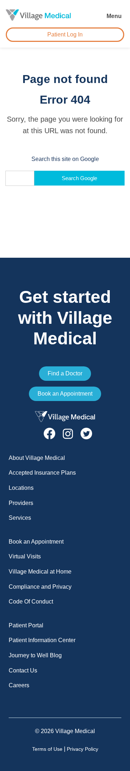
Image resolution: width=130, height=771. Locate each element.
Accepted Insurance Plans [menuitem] (42, 473)
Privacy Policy (82, 749)
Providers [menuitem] (21, 503)
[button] (114, 15)
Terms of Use (47, 749)
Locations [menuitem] (21, 488)
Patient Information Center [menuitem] (42, 640)
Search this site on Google (65, 159)
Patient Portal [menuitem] (26, 625)
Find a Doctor (65, 373)
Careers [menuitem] (19, 685)
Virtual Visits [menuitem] (25, 556)
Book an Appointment (65, 394)
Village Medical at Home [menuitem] (40, 572)
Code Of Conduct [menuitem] (31, 601)
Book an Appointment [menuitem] (36, 542)
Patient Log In (65, 34)
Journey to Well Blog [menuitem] (35, 655)
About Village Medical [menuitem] (37, 458)
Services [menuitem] (20, 518)
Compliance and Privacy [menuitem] (40, 587)
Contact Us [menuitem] (23, 670)
